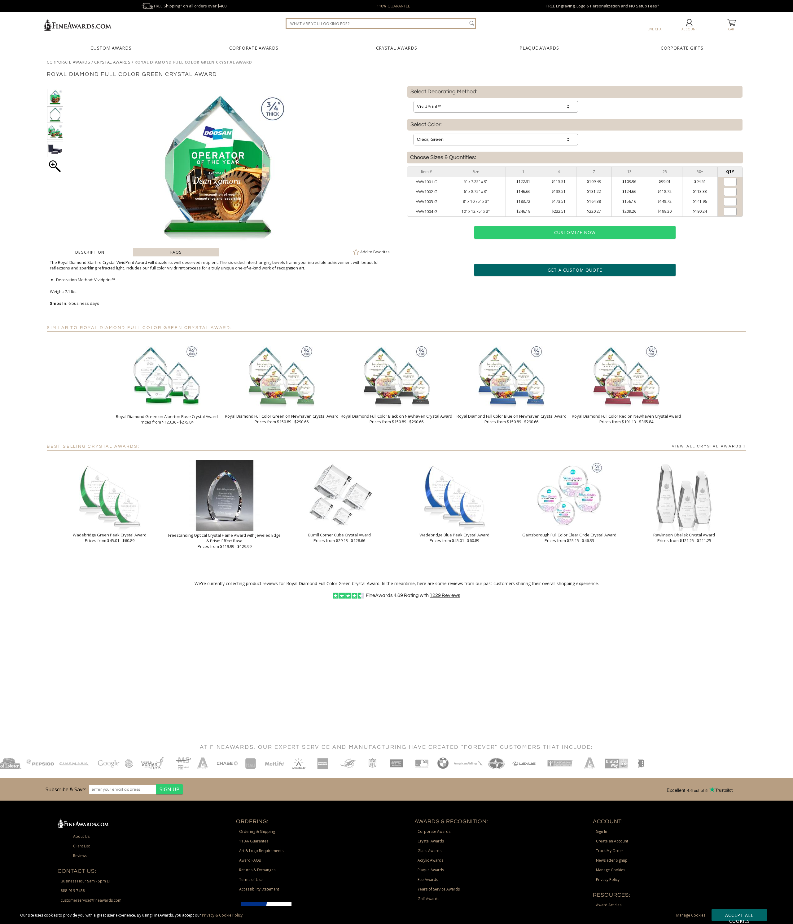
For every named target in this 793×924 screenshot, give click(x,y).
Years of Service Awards (439, 889)
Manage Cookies (690, 915)
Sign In (601, 831)
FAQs (176, 252)
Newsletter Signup (612, 860)
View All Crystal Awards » (709, 446)
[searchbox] (381, 23)
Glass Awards (429, 850)
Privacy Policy (608, 879)
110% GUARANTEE (393, 6)
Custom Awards (110, 48)
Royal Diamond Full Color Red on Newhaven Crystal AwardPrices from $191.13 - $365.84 (626, 418)
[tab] (90, 252)
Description (89, 252)
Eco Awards (428, 879)
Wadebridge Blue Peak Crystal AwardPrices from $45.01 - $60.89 (454, 537)
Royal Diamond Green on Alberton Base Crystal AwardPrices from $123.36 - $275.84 (167, 419)
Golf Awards (428, 898)
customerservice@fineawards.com (91, 900)
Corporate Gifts (682, 48)
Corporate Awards (253, 48)
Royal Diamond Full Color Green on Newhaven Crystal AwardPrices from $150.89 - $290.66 (282, 418)
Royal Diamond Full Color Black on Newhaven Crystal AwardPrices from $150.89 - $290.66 (396, 418)
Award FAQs (250, 860)
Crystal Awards (396, 48)
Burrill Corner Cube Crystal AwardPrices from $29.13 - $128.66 (339, 537)
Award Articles (608, 905)
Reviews (445, 595)
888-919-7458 (73, 890)
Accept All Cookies (739, 916)
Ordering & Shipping (257, 831)
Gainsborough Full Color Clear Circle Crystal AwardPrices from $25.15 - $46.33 (569, 537)
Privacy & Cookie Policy (222, 915)
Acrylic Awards (430, 860)
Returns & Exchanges (257, 870)
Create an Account (612, 841)
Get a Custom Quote (575, 270)
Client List (81, 846)
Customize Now (575, 232)
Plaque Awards (539, 48)
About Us (81, 836)
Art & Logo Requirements (261, 850)
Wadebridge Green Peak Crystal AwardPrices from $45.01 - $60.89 (110, 537)
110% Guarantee (254, 841)
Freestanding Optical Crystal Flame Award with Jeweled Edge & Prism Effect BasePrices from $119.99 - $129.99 (224, 540)
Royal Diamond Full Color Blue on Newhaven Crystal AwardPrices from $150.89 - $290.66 (512, 418)
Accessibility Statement (259, 889)
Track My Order (609, 850)
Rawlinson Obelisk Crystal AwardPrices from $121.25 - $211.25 (684, 537)
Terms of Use (251, 879)
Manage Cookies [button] (610, 870)
